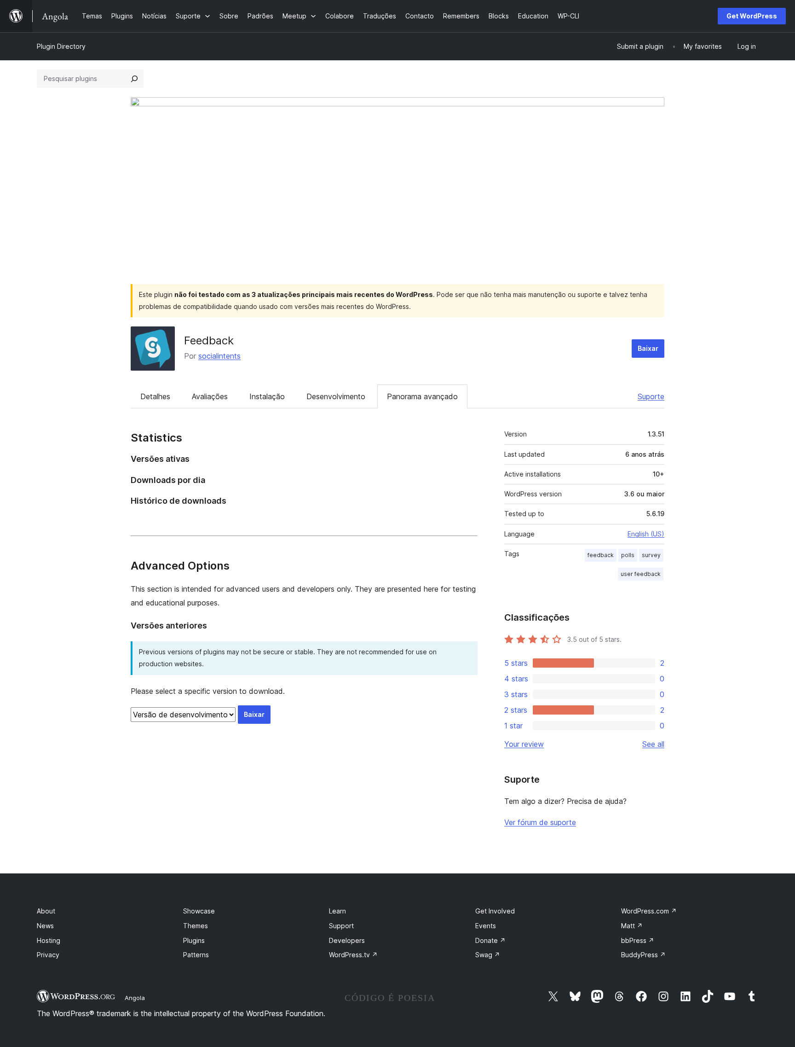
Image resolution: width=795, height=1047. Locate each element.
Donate (490, 940)
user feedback (641, 573)
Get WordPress (751, 16)
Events (485, 926)
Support (341, 926)
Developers (347, 940)
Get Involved (495, 911)
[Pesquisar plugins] (134, 79)
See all (653, 744)
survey (651, 555)
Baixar (648, 348)
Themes (195, 926)
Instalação (267, 396)
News (45, 926)
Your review (524, 744)
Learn (337, 911)
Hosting (48, 940)
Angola (135, 997)
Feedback (209, 340)
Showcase (199, 911)
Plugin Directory (61, 46)
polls (627, 555)
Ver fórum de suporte (540, 822)
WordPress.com (649, 911)
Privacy (48, 955)
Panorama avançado (422, 396)
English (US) (646, 534)
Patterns (196, 955)
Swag (487, 955)
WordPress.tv (353, 955)
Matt (632, 926)
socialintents (219, 356)
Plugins (194, 940)
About (46, 911)
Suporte (651, 396)
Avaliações (210, 396)
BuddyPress (643, 955)
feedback (601, 555)
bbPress (637, 940)
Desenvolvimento (335, 396)
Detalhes (155, 396)
